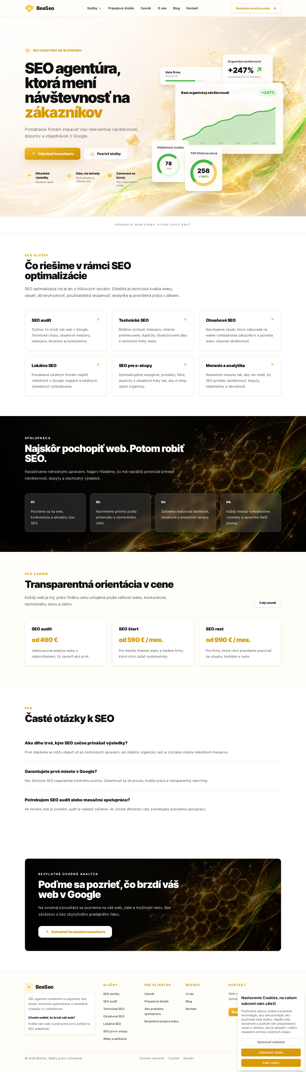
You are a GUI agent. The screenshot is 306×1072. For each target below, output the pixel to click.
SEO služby (111, 994)
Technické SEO (113, 1009)
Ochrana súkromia (151, 1058)
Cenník (146, 8)
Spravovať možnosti (271, 1042)
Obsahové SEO (113, 1016)
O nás (162, 8)
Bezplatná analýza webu (253, 8)
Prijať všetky (271, 1063)
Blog (176, 8)
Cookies (173, 1058)
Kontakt (192, 8)
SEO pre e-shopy (115, 1031)
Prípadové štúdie (121, 8)
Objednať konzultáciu (56, 154)
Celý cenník (267, 602)
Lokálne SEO (112, 1023)
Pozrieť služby (109, 154)
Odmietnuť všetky (271, 1052)
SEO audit (110, 1001)
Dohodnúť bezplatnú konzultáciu (78, 932)
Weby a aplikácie (115, 1038)
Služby (92, 8)
